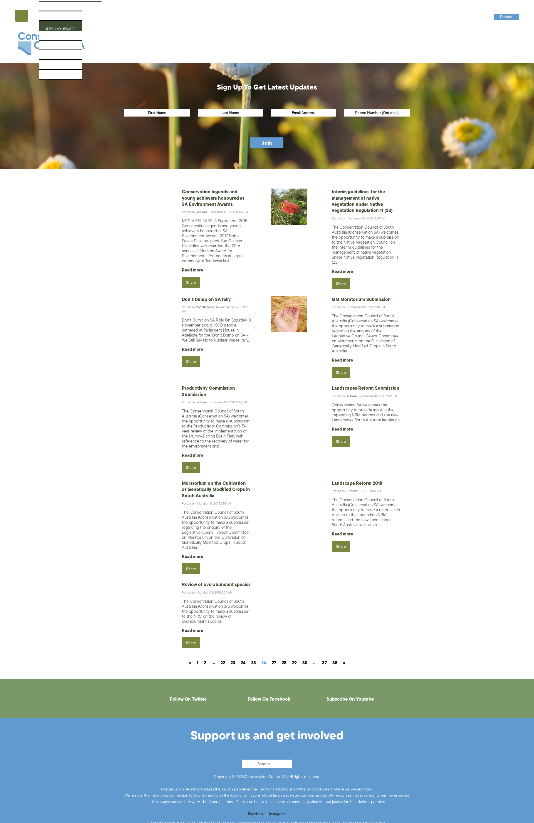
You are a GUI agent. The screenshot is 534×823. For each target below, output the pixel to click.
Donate (50, 76)
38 (334, 662)
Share (191, 282)
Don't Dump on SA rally (206, 299)
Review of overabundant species (216, 584)
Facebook (256, 814)
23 (233, 662)
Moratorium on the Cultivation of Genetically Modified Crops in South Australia (216, 489)
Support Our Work (62, 47)
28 (284, 662)
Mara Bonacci (205, 307)
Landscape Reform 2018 (357, 483)
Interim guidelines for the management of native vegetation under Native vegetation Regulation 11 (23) (362, 201)
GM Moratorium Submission (361, 299)
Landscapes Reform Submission (365, 388)
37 (324, 662)
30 (305, 662)
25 (253, 662)
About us (52, 8)
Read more (192, 270)
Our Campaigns (59, 18)
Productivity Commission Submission (208, 391)
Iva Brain (201, 212)
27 (274, 662)
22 (223, 662)
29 (294, 662)
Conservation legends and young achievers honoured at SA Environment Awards (213, 197)
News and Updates (62, 27)
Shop (48, 66)
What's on (53, 37)
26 (263, 662)
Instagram (277, 814)
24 (243, 662)
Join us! (51, 57)
